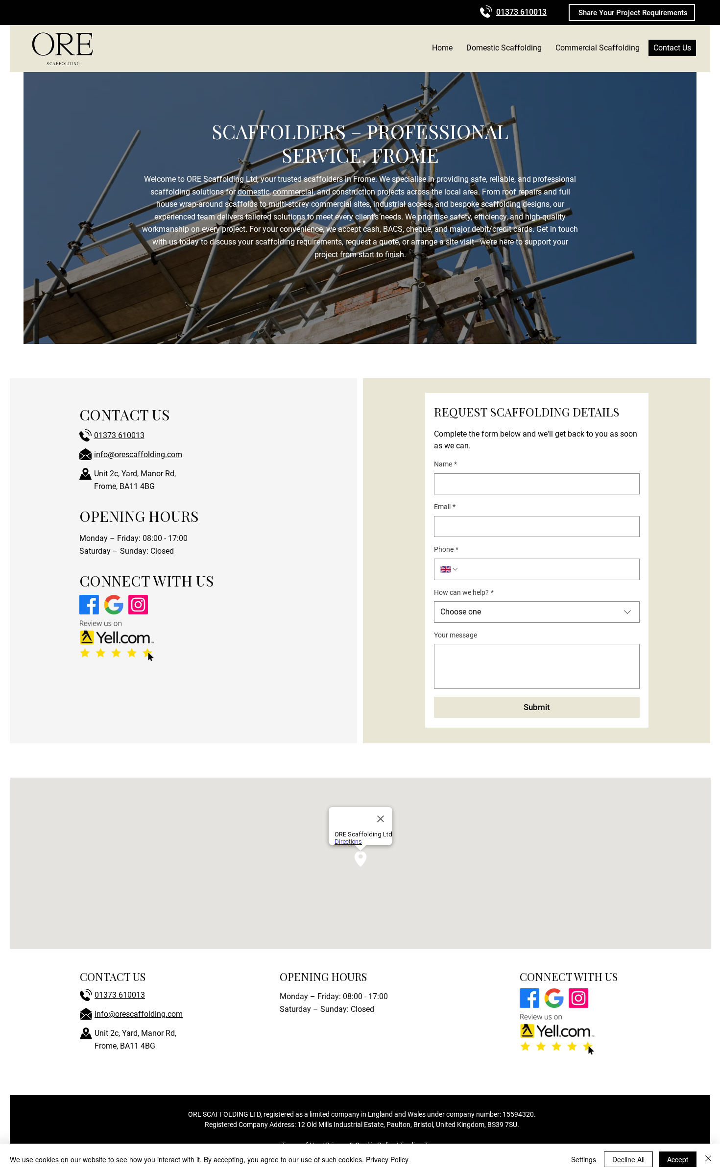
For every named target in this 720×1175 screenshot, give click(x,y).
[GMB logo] (113, 604)
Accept (677, 1159)
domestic (253, 191)
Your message (455, 635)
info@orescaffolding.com (138, 454)
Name (445, 464)
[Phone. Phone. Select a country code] (449, 569)
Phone (446, 549)
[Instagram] (138, 604)
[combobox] (537, 612)
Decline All (628, 1159)
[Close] (708, 1159)
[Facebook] (89, 604)
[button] (632, 12)
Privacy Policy (387, 1159)
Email (445, 507)
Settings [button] (583, 1159)
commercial (293, 191)
